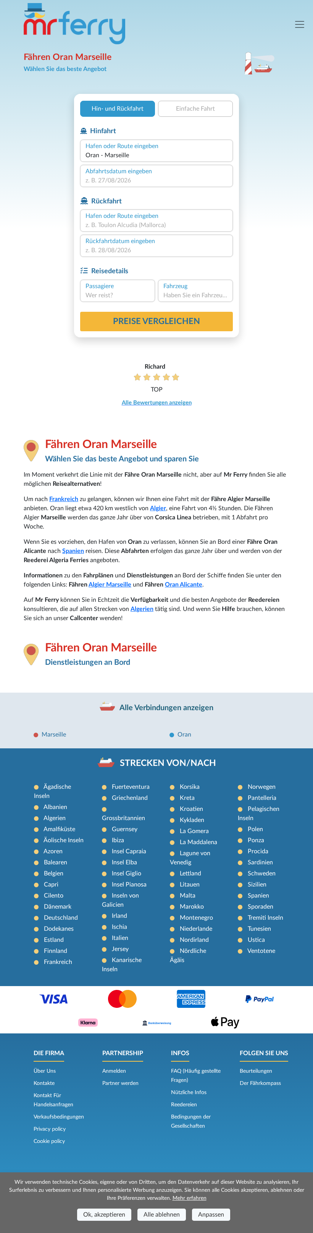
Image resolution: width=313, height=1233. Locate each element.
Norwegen (262, 787)
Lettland (190, 873)
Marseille (54, 735)
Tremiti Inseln (265, 918)
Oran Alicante (183, 585)
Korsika (190, 787)
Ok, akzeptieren (104, 1215)
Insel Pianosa (129, 885)
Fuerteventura (131, 787)
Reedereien (184, 1104)
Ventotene (261, 951)
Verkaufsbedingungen (59, 1117)
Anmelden (114, 1071)
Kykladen (192, 820)
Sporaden (260, 907)
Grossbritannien (123, 818)
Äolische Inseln (64, 840)
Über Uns (45, 1071)
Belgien (53, 873)
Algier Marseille (110, 585)
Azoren (53, 851)
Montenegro (196, 918)
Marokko (192, 907)
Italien (120, 938)
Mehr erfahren (190, 1198)
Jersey (120, 949)
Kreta (187, 798)
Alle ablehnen (162, 1215)
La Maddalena (198, 842)
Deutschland (61, 918)
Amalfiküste (59, 829)
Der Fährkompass (260, 1083)
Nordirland (194, 940)
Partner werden (120, 1083)
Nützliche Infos (189, 1092)
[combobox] (156, 155)
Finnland (55, 951)
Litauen (190, 885)
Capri (51, 885)
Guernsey (124, 829)
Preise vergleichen (156, 321)
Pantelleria (262, 798)
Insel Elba (124, 862)
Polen (255, 829)
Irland (119, 916)
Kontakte (44, 1083)
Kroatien (191, 809)
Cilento (53, 896)
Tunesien (259, 929)
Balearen (55, 862)
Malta (187, 896)
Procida (258, 851)
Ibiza (118, 840)
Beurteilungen (256, 1071)
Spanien (73, 551)
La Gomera (194, 831)
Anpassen (211, 1215)
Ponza (256, 840)
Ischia (119, 927)
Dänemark (57, 907)
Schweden (262, 873)
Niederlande (196, 929)
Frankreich (63, 499)
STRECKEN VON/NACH (168, 763)
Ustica (256, 940)
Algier (158, 508)
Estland (54, 940)
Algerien (142, 609)
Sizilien (257, 885)
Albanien (55, 807)
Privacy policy (50, 1129)
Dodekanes (59, 929)
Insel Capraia (129, 851)
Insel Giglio (126, 873)
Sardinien (260, 862)
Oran (184, 735)
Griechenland (130, 798)
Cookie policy (49, 1141)
